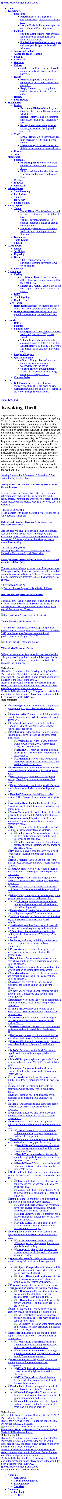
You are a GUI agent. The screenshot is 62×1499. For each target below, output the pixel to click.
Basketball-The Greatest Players (17, 1432)
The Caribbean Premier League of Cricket (25, 615)
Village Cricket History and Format (21, 642)
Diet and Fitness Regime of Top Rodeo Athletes (28, 588)
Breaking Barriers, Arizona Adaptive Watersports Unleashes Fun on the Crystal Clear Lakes (25, 552)
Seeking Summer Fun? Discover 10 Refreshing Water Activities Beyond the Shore (28, 476)
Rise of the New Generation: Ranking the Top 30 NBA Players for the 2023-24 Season (29, 1422)
